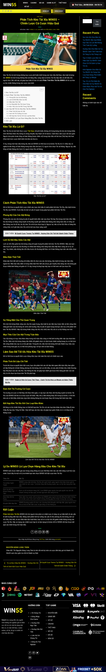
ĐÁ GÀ (50, 635)
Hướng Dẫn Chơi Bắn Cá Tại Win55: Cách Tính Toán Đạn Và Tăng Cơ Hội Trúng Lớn (93, 51)
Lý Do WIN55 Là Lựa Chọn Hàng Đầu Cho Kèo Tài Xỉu (24, 118)
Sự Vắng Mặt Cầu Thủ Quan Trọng (19, 104)
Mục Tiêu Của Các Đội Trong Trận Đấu (20, 106)
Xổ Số (26, 6)
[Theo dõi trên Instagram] (5, 11)
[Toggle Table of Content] (40, 89)
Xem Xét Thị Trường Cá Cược (18, 113)
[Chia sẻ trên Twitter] (36, 532)
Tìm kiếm (86, 17)
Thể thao (30, 131)
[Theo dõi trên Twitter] (8, 11)
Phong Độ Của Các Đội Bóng (18, 97)
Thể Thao (62, 3)
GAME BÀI (51, 617)
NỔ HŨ (50, 631)
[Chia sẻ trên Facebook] (32, 532)
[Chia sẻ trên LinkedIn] (47, 532)
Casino (34, 3)
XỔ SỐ (50, 620)
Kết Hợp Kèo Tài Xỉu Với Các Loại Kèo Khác (22, 116)
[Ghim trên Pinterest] (43, 532)
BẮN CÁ (51, 638)
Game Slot (51, 3)
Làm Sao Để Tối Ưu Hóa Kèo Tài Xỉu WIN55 (21, 109)
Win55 (25, 3)
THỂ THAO (51, 628)
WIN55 (8, 78)
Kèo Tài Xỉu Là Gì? (12, 92)
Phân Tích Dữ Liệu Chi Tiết (17, 111)
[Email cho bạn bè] (40, 532)
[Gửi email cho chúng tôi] (11, 11)
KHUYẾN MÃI (52, 613)
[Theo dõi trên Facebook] (3, 11)
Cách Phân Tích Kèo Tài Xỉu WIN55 (18, 95)
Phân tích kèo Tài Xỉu (11, 514)
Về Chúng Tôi (36, 613)
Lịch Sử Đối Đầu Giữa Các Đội (18, 100)
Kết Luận (9, 121)
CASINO (51, 624)
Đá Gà (41, 3)
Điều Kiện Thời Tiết (14, 102)
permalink (58, 539)
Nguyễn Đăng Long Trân (51, 29)
